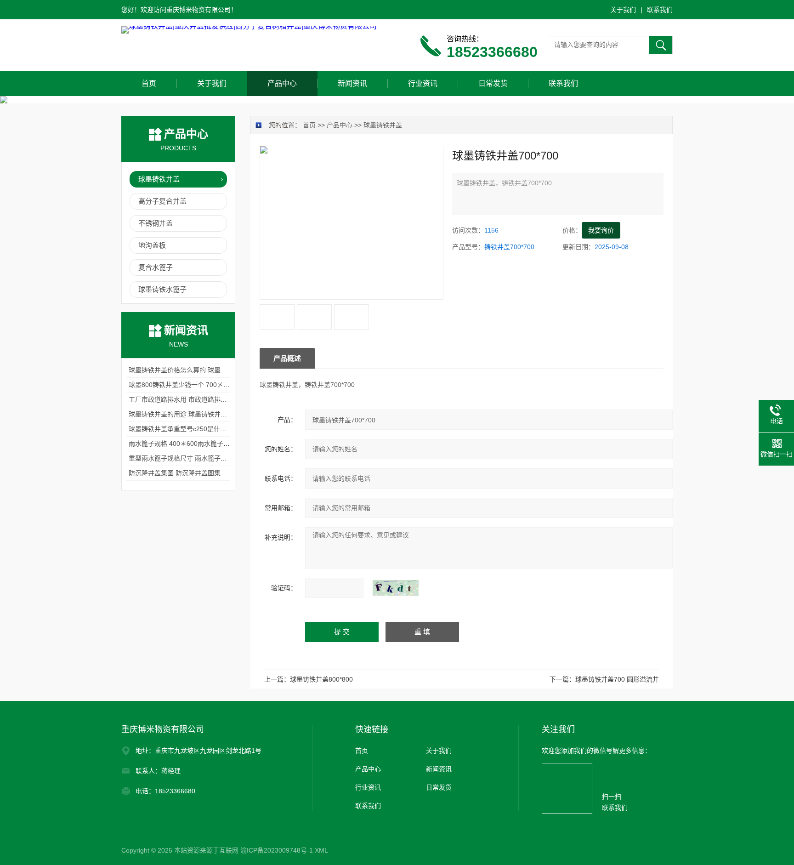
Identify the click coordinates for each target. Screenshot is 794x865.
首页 (149, 83)
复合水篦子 (155, 267)
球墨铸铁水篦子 (162, 289)
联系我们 (660, 9)
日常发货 (493, 83)
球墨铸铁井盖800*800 (321, 679)
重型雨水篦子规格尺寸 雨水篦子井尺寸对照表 (194, 458)
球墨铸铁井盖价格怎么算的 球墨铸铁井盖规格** (196, 370)
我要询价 (601, 230)
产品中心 (282, 83)
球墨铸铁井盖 (382, 125)
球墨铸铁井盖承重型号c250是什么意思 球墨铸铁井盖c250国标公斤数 (227, 428)
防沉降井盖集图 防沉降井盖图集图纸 (181, 473)
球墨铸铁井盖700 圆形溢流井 (617, 679)
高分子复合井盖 (162, 201)
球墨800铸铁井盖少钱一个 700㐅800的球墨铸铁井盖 (204, 384)
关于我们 (623, 9)
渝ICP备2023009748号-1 (276, 850)
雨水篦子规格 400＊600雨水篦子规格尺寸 (189, 443)
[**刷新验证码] (396, 588)
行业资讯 (422, 83)
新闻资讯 (352, 83)
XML (321, 850)
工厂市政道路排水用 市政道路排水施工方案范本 (197, 399)
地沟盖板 (152, 245)
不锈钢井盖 (155, 223)
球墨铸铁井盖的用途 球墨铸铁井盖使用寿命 (191, 414)
